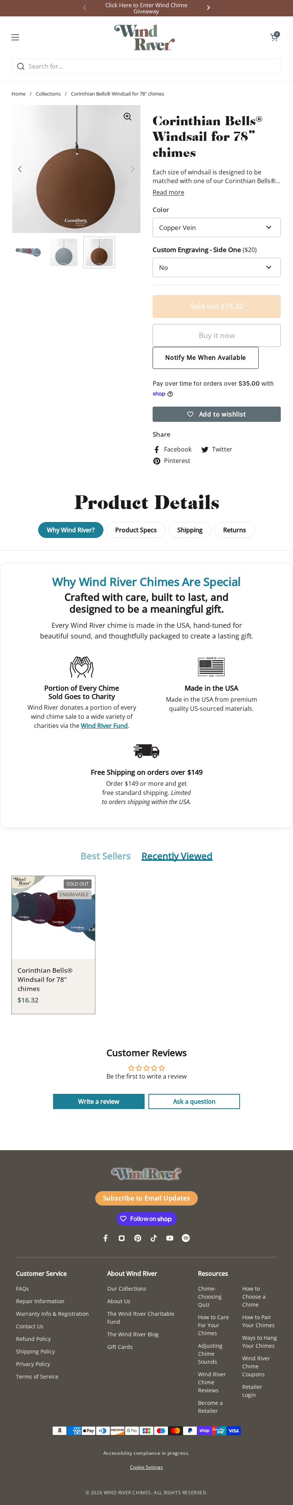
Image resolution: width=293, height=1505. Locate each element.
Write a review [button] (98, 1101)
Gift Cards (120, 1346)
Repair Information (40, 1301)
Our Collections (126, 1288)
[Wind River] (144, 37)
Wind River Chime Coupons (256, 1366)
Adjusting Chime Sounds (210, 1353)
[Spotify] (185, 1238)
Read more (168, 192)
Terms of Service (37, 1376)
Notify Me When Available (205, 357)
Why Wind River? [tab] (71, 530)
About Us (118, 1301)
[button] (274, 37)
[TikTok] (153, 1238)
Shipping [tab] (190, 530)
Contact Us (29, 1326)
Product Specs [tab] (136, 530)
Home (18, 93)
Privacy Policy (33, 1364)
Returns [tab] (234, 530)
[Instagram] (121, 1238)
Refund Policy (33, 1338)
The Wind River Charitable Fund (140, 1317)
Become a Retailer (210, 1406)
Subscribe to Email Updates (146, 1198)
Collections (48, 93)
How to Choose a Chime (254, 1296)
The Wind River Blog (133, 1334)
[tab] (105, 856)
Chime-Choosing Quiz (210, 1296)
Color (161, 209)
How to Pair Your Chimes (258, 1321)
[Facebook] (105, 1238)
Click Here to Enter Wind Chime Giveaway (146, 8)
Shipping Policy (35, 1351)
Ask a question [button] (194, 1101)
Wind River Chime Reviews (212, 1382)
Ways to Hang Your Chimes (259, 1341)
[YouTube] (169, 1238)
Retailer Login (252, 1390)
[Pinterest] (137, 1238)
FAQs (22, 1288)
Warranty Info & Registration (52, 1313)
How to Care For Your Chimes (213, 1325)
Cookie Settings (146, 1467)
